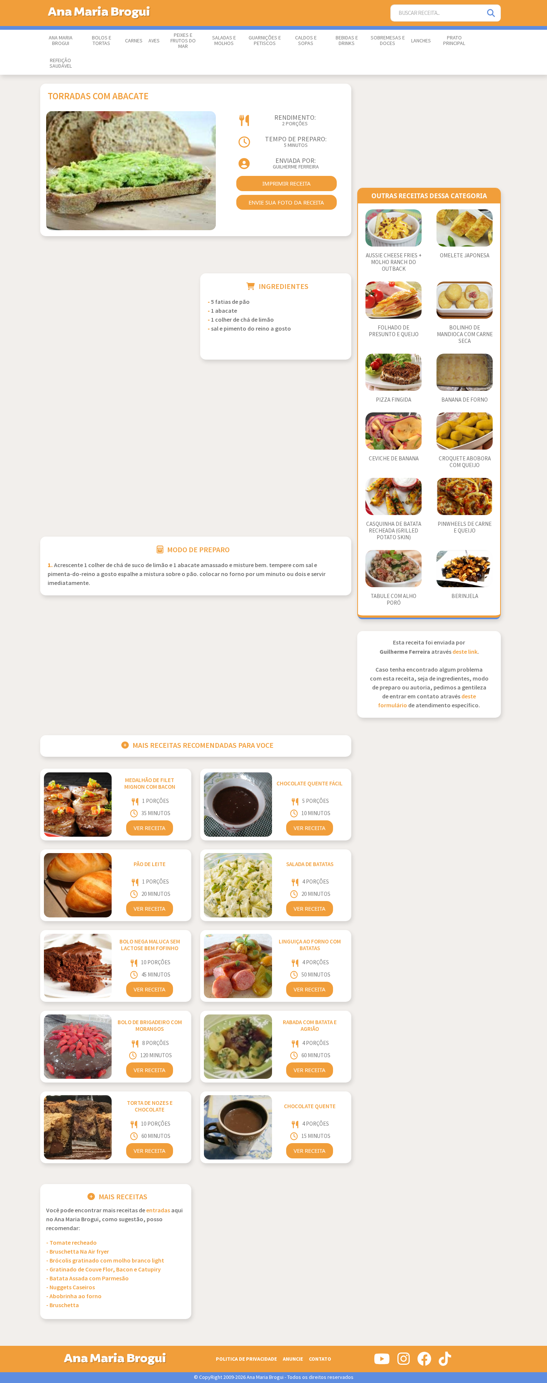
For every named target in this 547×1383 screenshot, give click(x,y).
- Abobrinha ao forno (74, 1296)
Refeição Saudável (60, 63)
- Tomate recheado (71, 1243)
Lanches (421, 41)
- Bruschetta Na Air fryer (77, 1252)
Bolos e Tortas (101, 41)
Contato (320, 1359)
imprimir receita (286, 183)
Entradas (158, 1211)
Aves (154, 41)
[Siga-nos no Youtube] (382, 1362)
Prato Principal (454, 41)
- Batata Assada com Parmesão (87, 1279)
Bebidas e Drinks (347, 41)
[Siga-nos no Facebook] (424, 1362)
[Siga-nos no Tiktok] (445, 1362)
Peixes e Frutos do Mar (183, 41)
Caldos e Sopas (306, 41)
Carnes (134, 41)
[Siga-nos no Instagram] (403, 1362)
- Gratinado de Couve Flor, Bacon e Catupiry (103, 1270)
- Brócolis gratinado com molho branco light (105, 1261)
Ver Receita (150, 828)
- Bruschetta (62, 1305)
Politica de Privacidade (246, 1359)
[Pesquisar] (491, 13)
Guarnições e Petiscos (265, 41)
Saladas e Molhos (224, 41)
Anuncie (293, 1359)
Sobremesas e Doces (388, 41)
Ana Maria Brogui (61, 41)
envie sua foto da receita (286, 202)
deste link (464, 652)
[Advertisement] (115, 325)
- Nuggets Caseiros (70, 1288)
